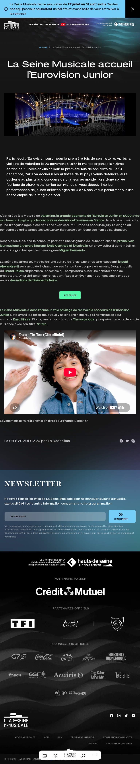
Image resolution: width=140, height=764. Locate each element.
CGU (46, 737)
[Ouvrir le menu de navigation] (95, 755)
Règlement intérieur (83, 737)
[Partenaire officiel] (23, 623)
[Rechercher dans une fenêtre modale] (84, 755)
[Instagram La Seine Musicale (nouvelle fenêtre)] (119, 715)
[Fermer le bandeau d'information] (132, 9)
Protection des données (118, 737)
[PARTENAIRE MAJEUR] (81, 591)
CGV (59, 737)
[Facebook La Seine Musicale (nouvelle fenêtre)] (111, 715)
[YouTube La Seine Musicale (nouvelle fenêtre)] (133, 715)
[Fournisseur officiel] (19, 657)
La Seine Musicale (33, 759)
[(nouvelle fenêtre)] (59, 24)
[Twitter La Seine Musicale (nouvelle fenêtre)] (126, 715)
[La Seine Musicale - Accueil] (12, 25)
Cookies (92, 743)
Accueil (43, 47)
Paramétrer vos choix (119, 743)
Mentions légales (25, 737)
